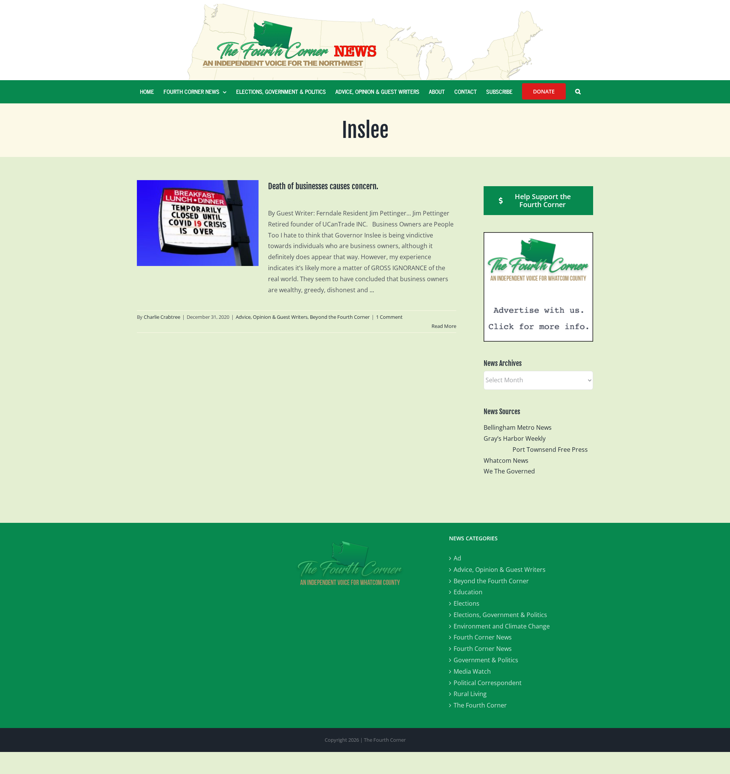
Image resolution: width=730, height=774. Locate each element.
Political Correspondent (488, 683)
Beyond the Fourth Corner (340, 316)
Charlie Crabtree (162, 316)
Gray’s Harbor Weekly (518, 438)
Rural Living (470, 694)
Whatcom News (506, 460)
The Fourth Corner (480, 705)
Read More (444, 326)
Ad (457, 558)
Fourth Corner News (483, 637)
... (372, 290)
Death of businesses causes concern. (323, 186)
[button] (578, 91)
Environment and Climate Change (502, 626)
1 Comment (389, 316)
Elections (466, 603)
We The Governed (509, 471)
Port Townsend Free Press (550, 449)
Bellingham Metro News (518, 427)
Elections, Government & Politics (500, 615)
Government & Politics (486, 660)
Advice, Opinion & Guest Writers (272, 316)
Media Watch (472, 671)
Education (468, 592)
